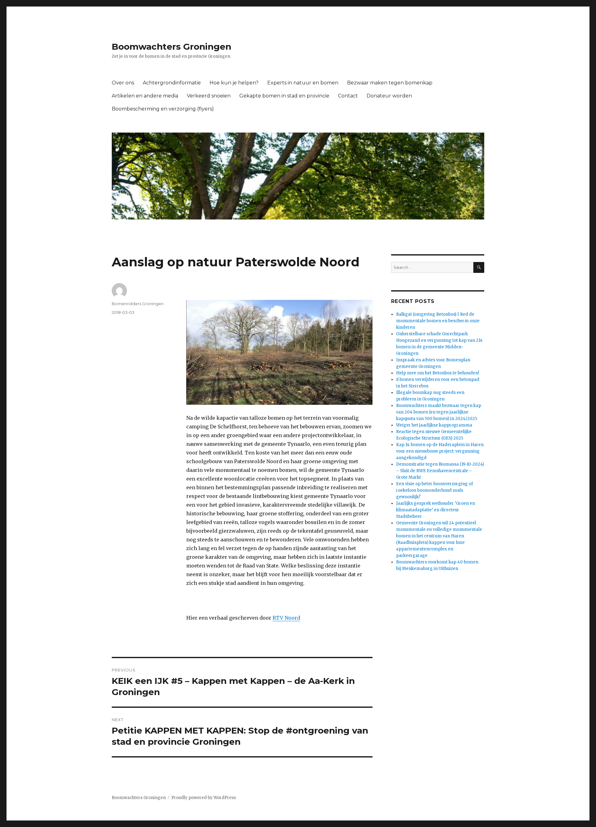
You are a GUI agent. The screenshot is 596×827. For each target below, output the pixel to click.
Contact (348, 96)
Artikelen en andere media (145, 96)
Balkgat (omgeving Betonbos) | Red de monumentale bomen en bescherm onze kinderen (438, 321)
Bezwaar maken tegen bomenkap (389, 83)
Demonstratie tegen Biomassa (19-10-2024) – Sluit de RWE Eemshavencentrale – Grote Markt (440, 471)
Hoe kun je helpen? (234, 83)
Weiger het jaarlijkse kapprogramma (434, 425)
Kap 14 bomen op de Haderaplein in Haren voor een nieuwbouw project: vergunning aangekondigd (440, 451)
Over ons (123, 83)
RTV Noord (286, 618)
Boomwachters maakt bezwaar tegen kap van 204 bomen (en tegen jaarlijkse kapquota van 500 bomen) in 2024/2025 (438, 412)
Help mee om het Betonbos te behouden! (437, 373)
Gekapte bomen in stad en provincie (284, 96)
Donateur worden (389, 96)
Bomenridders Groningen (138, 303)
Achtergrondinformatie (172, 83)
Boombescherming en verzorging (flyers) (163, 109)
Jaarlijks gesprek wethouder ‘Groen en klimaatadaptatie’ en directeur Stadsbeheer (435, 510)
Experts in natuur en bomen (302, 83)
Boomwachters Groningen (171, 46)
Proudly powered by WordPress (203, 797)
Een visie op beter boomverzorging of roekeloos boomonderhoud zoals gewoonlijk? (434, 490)
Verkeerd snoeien (209, 96)
